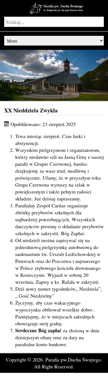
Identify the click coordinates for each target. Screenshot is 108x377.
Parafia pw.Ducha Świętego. (73, 359)
